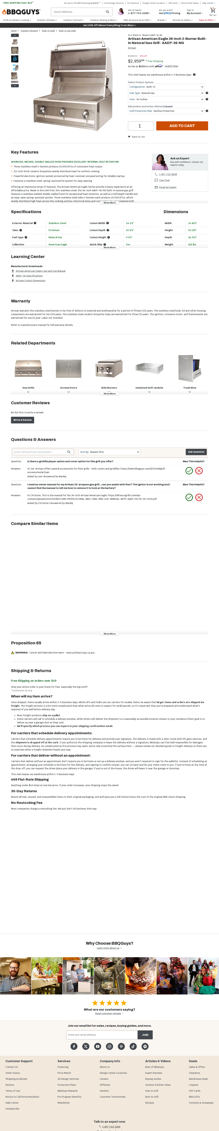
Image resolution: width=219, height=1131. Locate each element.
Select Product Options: (141, 82)
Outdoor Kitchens (29, 30)
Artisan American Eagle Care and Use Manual (40, 271)
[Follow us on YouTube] (97, 1046)
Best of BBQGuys (154, 1067)
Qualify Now (171, 66)
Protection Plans (67, 1084)
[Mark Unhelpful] (199, 470)
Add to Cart (182, 126)
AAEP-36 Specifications (29, 275)
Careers (104, 1078)
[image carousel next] (15, 85)
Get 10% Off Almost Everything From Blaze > (109, 25)
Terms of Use (13, 1090)
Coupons (193, 1084)
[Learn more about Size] (207, 99)
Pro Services (133, 3)
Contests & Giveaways (201, 1102)
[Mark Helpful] (189, 470)
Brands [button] (161, 20)
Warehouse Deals (198, 1078)
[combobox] (166, 87)
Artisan (132, 47)
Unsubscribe (12, 1108)
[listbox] (15, 60)
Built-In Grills (48, 30)
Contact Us (12, 1067)
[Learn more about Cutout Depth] (108, 230)
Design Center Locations (154, 3)
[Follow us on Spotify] (145, 1046)
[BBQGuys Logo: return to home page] (25, 12)
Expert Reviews (153, 1073)
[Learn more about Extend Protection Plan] (207, 111)
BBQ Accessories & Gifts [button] (136, 20)
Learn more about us (108, 948)
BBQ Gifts (194, 1096)
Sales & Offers (197, 1067)
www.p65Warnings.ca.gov (80, 652)
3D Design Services (68, 1078)
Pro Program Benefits (69, 1096)
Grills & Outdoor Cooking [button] (16, 20)
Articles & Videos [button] (182, 20)
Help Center (12, 1102)
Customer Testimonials (112, 1096)
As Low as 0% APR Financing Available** (82, 3)
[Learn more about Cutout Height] (108, 237)
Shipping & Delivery (16, 1078)
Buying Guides (153, 1078)
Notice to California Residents (22, 1096)
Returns (10, 1084)
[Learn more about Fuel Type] (207, 93)
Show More (110, 203)
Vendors (104, 1090)
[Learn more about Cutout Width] (107, 223)
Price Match (64, 1073)
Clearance (194, 1073)
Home (14, 30)
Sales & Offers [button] (206, 20)
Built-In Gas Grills (67, 30)
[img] (72, 87)
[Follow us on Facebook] (73, 1046)
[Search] (107, 12)
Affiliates (105, 1084)
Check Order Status (190, 3)
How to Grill (151, 1090)
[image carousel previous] (15, 35)
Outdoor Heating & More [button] (103, 20)
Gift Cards (172, 3)
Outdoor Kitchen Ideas (158, 1084)
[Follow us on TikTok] (133, 1046)
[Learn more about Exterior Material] (35, 223)
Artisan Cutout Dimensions (30, 280)
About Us (105, 1067)
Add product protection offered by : (150, 106)
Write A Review (22, 420)
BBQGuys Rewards (68, 1090)
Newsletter (64, 1102)
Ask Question (196, 452)
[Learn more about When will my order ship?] (194, 74)
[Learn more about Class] (20, 230)
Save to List (138, 136)
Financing (63, 1067)
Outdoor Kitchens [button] (46, 20)
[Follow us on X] (85, 1046)
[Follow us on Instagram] (109, 1046)
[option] (14, 44)
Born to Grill (151, 1096)
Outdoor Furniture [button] (72, 20)
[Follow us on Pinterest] (121, 1046)
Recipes (149, 1102)
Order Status (13, 1073)
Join (145, 1034)
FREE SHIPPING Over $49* (18, 2)
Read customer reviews (108, 1013)
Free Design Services (114, 3)
